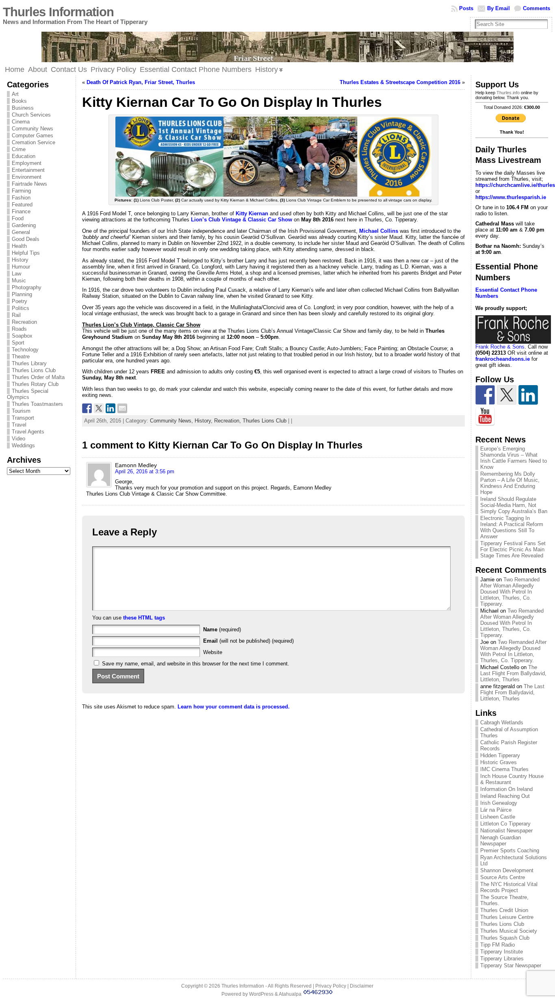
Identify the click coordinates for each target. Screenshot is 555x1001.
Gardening (24, 225)
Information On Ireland (506, 789)
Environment (26, 177)
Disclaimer (361, 986)
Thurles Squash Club (504, 938)
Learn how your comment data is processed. (234, 707)
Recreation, (228, 421)
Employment (26, 163)
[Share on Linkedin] (110, 408)
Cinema (21, 122)
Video (18, 439)
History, (204, 421)
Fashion (21, 198)
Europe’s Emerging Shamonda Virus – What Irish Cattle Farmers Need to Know (513, 458)
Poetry (19, 301)
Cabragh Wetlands (501, 722)
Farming (21, 191)
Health (19, 246)
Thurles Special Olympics (27, 394)
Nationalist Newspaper (506, 831)
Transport (23, 418)
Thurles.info (508, 92)
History (20, 260)
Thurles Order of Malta (38, 377)
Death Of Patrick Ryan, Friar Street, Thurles (141, 82)
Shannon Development (506, 870)
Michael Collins (378, 231)
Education (23, 156)
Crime (19, 149)
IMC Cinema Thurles (504, 769)
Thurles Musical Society (508, 931)
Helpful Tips (26, 253)
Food (18, 218)
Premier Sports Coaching (509, 850)
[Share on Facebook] (87, 408)
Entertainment (28, 170)
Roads (19, 329)
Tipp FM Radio (497, 945)
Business (23, 108)
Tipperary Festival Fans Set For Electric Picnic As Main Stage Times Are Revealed (513, 549)
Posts (466, 8)
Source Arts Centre (502, 877)
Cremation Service (33, 142)
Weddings (23, 445)
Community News (32, 129)
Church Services (31, 115)
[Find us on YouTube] (485, 416)
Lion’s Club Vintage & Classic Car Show (241, 220)
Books (19, 101)
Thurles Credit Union (504, 910)
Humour (21, 267)
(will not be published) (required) (248, 641)
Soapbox (22, 336)
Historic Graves (498, 762)
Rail (16, 315)
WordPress (261, 994)
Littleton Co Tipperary (505, 824)
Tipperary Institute (501, 952)
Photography (26, 287)
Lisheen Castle (497, 817)
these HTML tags (144, 618)
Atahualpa (290, 994)
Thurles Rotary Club (35, 384)
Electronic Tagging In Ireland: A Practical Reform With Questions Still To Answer (511, 527)
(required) (222, 629)
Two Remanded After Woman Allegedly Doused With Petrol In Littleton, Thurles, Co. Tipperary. (510, 591)
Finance (21, 211)
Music (19, 280)
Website (212, 652)
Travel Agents (28, 432)
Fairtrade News (29, 184)
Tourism (21, 411)
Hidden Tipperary (500, 755)
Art (15, 94)
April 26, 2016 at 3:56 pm (144, 471)
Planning (22, 294)
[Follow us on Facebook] (485, 395)
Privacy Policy (330, 986)
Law (16, 274)
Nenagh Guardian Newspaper (500, 840)
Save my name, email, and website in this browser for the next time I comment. (195, 664)
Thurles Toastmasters (37, 404)
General (21, 232)
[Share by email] (122, 408)
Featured (22, 205)
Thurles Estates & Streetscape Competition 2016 (400, 82)
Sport (18, 343)
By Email (498, 8)
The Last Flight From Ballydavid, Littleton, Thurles (513, 673)
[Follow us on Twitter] (506, 395)
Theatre (21, 356)
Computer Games (32, 135)
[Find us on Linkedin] (528, 395)
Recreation (24, 322)
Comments (536, 8)
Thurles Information (58, 12)
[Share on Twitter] (99, 408)
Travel (19, 425)
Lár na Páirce (496, 810)
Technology (25, 350)
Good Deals (25, 239)
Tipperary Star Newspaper (510, 965)
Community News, (172, 421)
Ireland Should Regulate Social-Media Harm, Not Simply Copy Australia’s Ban (513, 505)
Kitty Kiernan (252, 213)
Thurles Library (29, 363)
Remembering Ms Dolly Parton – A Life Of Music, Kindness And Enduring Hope (510, 483)
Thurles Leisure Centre (506, 917)
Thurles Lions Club (34, 370)
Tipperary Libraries (502, 959)
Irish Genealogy (498, 803)
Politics (20, 308)
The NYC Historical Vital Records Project (509, 887)
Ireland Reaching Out (505, 796)
